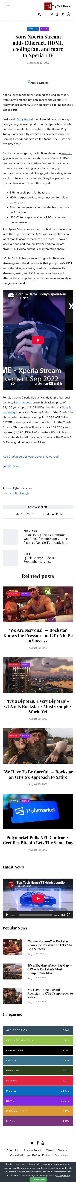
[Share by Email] (61, 514)
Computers (38, 1050)
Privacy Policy (32, 1150)
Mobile (32, 28)
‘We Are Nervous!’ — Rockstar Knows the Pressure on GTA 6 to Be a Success (38, 635)
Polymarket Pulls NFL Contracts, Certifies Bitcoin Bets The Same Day (38, 839)
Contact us (61, 1155)
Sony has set (22, 403)
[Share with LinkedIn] (52, 514)
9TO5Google (21, 493)
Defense (38, 1070)
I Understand (38, 1179)
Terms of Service (56, 1150)
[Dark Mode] (63, 14)
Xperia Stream (37, 507)
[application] (38, 898)
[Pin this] (57, 514)
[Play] (7, 915)
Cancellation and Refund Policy (30, 1155)
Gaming (14, 594)
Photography (38, 1110)
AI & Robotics (38, 1030)
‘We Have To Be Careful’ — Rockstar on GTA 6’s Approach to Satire (38, 774)
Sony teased (25, 119)
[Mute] (63, 915)
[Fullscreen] (69, 915)
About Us (13, 1150)
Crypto (14, 801)
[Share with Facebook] (44, 514)
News (44, 28)
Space (38, 1121)
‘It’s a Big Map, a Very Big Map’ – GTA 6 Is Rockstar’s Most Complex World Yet (38, 706)
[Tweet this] (48, 514)
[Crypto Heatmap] (68, 14)
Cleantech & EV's (38, 1040)
